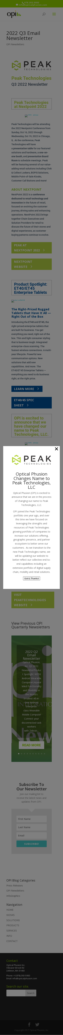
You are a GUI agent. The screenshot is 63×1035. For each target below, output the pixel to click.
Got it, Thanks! (31, 578)
